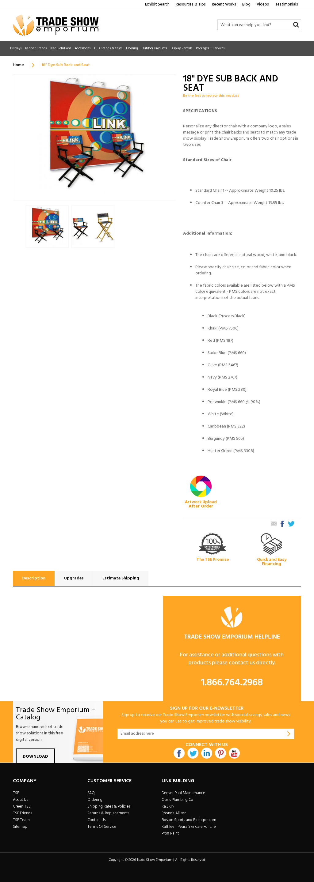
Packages (202, 48)
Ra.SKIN (168, 806)
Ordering (94, 800)
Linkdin (206, 753)
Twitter (192, 753)
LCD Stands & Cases (108, 48)
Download (35, 756)
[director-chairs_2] (47, 226)
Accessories (82, 48)
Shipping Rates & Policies (108, 806)
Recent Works (224, 4)
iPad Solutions (60, 48)
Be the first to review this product (211, 96)
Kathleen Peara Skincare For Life (189, 827)
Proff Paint (170, 833)
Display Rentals (181, 48)
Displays (15, 48)
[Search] (296, 25)
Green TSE (21, 806)
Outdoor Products (154, 48)
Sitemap (20, 827)
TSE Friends (22, 813)
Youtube (234, 753)
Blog (246, 4)
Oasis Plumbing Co (177, 800)
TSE (16, 793)
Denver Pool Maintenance (183, 793)
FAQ (91, 793)
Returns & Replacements (108, 813)
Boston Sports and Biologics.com (189, 820)
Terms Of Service (101, 827)
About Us (20, 800)
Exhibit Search (157, 4)
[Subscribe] (289, 734)
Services (218, 48)
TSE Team (21, 820)
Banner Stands (36, 48)
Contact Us (96, 820)
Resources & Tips (191, 4)
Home (18, 65)
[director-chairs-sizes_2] (93, 226)
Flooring (132, 48)
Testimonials (286, 4)
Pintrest (220, 753)
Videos (263, 4)
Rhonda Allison (174, 813)
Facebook (179, 753)
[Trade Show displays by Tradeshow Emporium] (56, 24)
